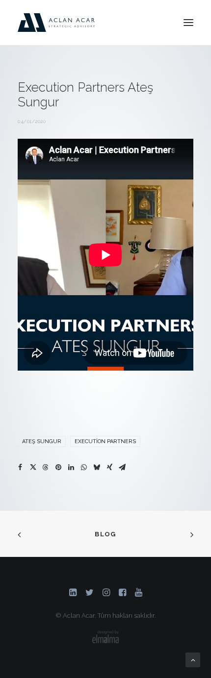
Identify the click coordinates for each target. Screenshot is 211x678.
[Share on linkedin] (71, 467)
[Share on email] (122, 467)
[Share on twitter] (33, 467)
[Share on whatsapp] (84, 467)
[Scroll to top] (192, 659)
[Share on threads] (46, 467)
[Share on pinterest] (58, 467)
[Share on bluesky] (97, 467)
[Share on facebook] (20, 467)
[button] (188, 22)
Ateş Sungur (41, 441)
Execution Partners (105, 441)
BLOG (105, 534)
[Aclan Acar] (56, 22)
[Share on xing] (109, 467)
